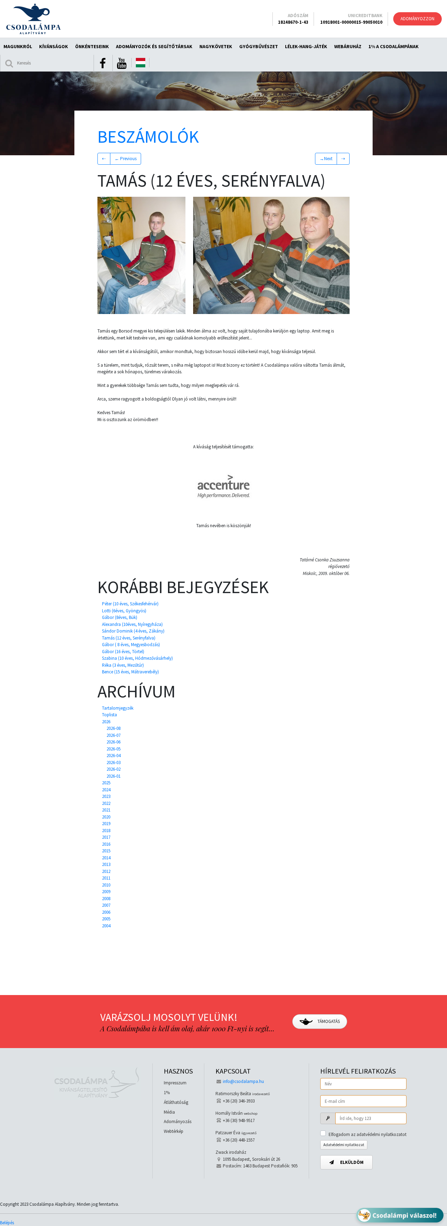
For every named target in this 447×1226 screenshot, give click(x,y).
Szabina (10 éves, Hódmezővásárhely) (137, 658)
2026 (106, 722)
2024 (106, 790)
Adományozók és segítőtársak (154, 46)
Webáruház (347, 46)
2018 (106, 830)
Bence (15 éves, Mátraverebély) (130, 672)
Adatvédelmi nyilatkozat (343, 1144)
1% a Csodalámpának (393, 46)
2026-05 (113, 749)
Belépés (7, 1223)
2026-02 (113, 769)
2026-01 (113, 776)
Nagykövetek (215, 46)
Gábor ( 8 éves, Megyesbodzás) (131, 645)
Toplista (109, 715)
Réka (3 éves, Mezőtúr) (123, 665)
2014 (106, 858)
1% (167, 1093)
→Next (326, 159)
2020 (106, 817)
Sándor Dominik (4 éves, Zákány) (133, 631)
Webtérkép (173, 1131)
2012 (106, 871)
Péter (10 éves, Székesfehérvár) (130, 604)
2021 (106, 810)
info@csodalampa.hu (243, 1081)
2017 (106, 837)
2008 (106, 899)
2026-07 (113, 735)
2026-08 (113, 728)
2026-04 (113, 755)
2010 (106, 885)
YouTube (121, 63)
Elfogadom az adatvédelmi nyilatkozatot (367, 1134)
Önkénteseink (92, 46)
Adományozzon (417, 19)
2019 (106, 824)
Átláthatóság (176, 1102)
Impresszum (175, 1083)
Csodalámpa (33, 19)
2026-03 (113, 762)
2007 (106, 905)
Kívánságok (53, 46)
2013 (106, 864)
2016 (106, 844)
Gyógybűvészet (258, 46)
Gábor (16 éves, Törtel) (123, 652)
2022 (106, 803)
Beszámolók (148, 137)
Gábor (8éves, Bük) (119, 617)
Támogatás (328, 1021)
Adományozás (177, 1121)
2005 (106, 919)
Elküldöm (351, 1162)
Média (169, 1112)
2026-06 (113, 742)
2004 (106, 926)
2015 (106, 851)
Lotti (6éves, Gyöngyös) (124, 611)
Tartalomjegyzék (117, 708)
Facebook (102, 63)
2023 (106, 796)
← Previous (126, 159)
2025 (106, 783)
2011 (106, 878)
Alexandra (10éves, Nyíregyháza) (132, 624)
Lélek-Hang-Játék (306, 46)
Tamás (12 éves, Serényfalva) (128, 638)
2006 (106, 912)
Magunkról (17, 46)
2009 (106, 892)
